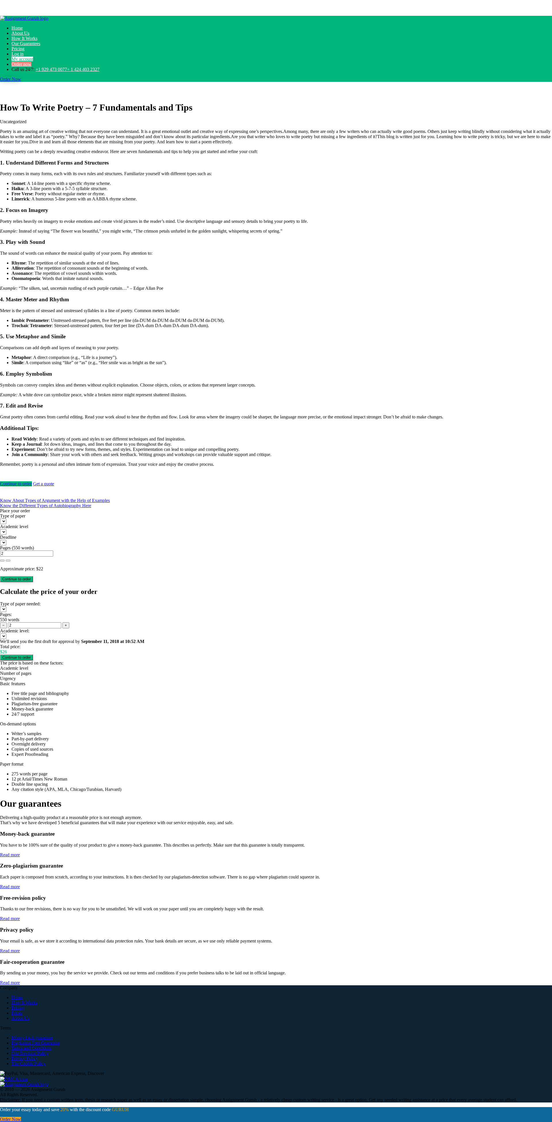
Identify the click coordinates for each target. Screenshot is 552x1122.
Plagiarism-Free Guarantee (36, 1042)
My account (22, 59)
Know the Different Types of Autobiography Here (45, 505)
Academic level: (14, 630)
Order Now (10, 79)
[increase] (2, 560)
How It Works (24, 38)
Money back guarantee (32, 1037)
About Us (20, 33)
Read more (10, 854)
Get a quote (43, 483)
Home (17, 28)
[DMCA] (14, 1078)
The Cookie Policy (29, 1063)
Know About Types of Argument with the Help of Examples (55, 500)
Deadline (8, 537)
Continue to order (16, 483)
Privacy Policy (25, 1058)
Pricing (18, 48)
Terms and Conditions (31, 1048)
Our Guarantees (26, 43)
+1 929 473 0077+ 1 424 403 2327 (67, 69)
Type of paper (12, 515)
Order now (21, 64)
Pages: (6, 614)
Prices (17, 1013)
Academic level (14, 526)
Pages (5, 547)
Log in (18, 53)
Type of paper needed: (20, 603)
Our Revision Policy (30, 1053)
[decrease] (8, 560)
